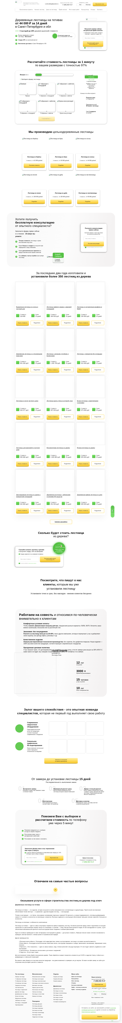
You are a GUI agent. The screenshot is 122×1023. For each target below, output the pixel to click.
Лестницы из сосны (58, 991)
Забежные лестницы (20, 1000)
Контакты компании (76, 985)
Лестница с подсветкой (21, 989)
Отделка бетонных (58, 978)
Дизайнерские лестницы (21, 994)
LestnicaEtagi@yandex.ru (51, 4)
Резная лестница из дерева (86, 448)
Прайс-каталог (63, 9)
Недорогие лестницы (20, 985)
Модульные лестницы (20, 998)
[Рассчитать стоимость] (112, 507)
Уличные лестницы (37, 991)
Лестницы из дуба (57, 999)
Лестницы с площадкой (21, 1002)
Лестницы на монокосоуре (39, 981)
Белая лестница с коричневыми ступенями (87, 402)
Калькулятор (85, 9)
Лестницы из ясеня (58, 997)
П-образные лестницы (20, 981)
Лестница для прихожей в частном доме (28, 448)
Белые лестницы (19, 996)
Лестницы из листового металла (40, 983)
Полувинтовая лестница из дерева (58, 448)
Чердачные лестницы (37, 1016)
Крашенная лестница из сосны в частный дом (27, 308)
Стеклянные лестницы (20, 983)
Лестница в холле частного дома (27, 401)
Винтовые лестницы (37, 985)
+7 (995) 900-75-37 (67, 5)
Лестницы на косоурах (38, 978)
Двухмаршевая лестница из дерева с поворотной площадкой (28, 495)
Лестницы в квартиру (37, 1008)
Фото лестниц (75, 980)
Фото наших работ (74, 9)
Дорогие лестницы (19, 991)
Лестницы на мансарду (38, 1012)
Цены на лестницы (51, 9)
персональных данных (98, 47)
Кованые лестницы (37, 996)
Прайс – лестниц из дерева (78, 989)
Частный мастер (19, 987)
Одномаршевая (19, 1004)
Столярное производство (59, 1001)
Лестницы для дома (37, 1006)
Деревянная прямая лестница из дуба (89, 495)
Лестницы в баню (36, 1014)
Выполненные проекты (26, 9)
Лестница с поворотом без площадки (89, 354)
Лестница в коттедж (37, 1010)
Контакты (99, 9)
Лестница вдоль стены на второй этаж (60, 401)
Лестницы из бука (57, 995)
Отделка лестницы (58, 976)
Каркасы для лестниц (37, 987)
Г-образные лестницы (20, 978)
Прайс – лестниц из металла (79, 987)
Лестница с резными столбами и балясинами (58, 355)
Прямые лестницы (21, 976)
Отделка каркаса (57, 981)
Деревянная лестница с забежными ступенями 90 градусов (58, 495)
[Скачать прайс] (112, 516)
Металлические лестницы (39, 976)
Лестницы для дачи (37, 1003)
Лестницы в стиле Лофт (38, 994)
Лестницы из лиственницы (60, 993)
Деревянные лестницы (59, 988)
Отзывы (93, 9)
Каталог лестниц (39, 9)
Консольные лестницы (38, 989)
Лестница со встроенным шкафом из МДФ (89, 308)
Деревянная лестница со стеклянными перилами (29, 355)
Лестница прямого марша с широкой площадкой (59, 308)
